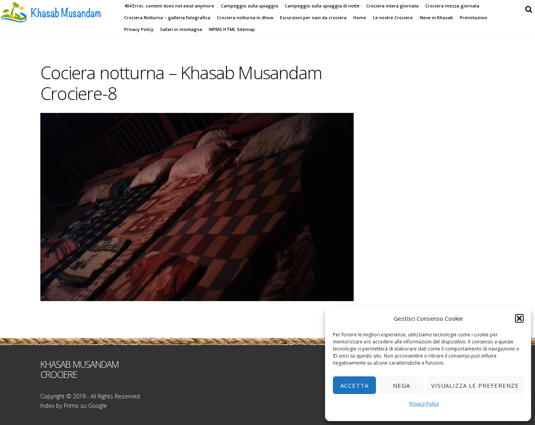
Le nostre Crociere (393, 17)
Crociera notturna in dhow (245, 17)
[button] (519, 318)
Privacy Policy (424, 403)
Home (359, 17)
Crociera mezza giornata (452, 6)
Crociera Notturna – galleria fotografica (167, 17)
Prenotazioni (473, 17)
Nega (401, 385)
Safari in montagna (181, 29)
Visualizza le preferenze (475, 385)
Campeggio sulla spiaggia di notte (322, 6)
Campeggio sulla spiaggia (249, 6)
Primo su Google (85, 405)
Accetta (354, 385)
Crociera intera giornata (392, 6)
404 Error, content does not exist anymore (169, 6)
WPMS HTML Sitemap (232, 29)
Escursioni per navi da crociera (313, 17)
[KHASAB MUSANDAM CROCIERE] (58, 17)
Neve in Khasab (436, 17)
